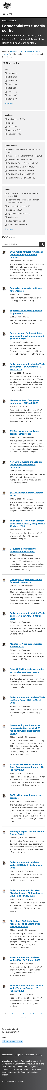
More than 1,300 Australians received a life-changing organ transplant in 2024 (25, 924)
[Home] (7, 6)
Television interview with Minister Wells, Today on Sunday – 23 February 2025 (27, 988)
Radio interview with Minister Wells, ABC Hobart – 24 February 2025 (26, 865)
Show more (9, 103)
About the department (12, 1041)
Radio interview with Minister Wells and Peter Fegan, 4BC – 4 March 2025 (27, 700)
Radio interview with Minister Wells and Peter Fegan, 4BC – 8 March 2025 (27, 616)
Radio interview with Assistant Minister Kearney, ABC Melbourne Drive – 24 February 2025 (26, 893)
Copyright (19, 1054)
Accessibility (7, 1054)
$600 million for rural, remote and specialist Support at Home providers (26, 255)
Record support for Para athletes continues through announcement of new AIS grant (27, 336)
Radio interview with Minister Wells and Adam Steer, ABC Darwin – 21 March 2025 (27, 367)
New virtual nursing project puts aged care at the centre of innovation (26, 465)
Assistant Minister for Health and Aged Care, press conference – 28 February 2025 (27, 767)
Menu (9, 13)
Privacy (39, 1054)
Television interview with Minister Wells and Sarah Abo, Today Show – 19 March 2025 (27, 523)
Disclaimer (29, 1054)
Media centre (10, 20)
